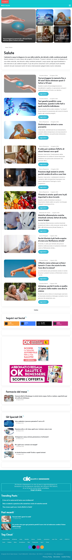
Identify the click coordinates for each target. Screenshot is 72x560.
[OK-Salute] (5, 5)
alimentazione (6, 539)
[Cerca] (67, 6)
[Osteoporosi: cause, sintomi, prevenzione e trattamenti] (9, 439)
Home (6, 47)
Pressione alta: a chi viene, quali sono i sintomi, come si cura (33, 429)
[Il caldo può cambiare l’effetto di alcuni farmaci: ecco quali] (44, 34)
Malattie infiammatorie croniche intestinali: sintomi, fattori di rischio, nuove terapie (52, 217)
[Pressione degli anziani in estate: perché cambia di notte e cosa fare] (20, 177)
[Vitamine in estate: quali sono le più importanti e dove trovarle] (20, 200)
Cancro (33, 539)
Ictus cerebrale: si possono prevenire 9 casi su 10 (29, 421)
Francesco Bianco (43, 75)
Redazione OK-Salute (44, 212)
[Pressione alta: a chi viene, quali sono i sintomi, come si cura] (9, 431)
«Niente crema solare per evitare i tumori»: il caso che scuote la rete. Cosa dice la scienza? (52, 265)
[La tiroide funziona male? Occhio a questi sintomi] (9, 454)
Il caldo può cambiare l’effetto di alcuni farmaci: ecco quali (44, 38)
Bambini (27, 539)
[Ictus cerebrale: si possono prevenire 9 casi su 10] (9, 423)
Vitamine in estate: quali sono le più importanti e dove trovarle (52, 195)
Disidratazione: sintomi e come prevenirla (62, 22)
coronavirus (46, 539)
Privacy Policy (47, 557)
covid (61, 539)
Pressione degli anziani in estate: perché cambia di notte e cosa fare (62, 37)
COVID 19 (67, 539)
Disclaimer (56, 557)
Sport (42, 542)
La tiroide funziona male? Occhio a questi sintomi (30, 452)
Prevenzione (35, 542)
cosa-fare (54, 539)
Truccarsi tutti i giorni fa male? (21, 517)
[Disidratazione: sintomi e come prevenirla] (62, 17)
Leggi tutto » (43, 94)
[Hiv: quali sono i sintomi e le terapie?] (9, 447)
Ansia (20, 539)
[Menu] (70, 6)
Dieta (15, 542)
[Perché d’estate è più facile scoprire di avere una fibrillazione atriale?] (20, 244)
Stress (47, 542)
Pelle (29, 542)
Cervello (39, 539)
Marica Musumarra (44, 122)
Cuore (3, 542)
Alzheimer (14, 539)
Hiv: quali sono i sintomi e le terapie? (26, 444)
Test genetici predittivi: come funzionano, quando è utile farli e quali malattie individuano (44, 20)
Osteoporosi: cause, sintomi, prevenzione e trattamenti (32, 437)
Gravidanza (22, 542)
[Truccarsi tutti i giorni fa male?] (6, 519)
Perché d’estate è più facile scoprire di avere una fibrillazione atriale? (52, 239)
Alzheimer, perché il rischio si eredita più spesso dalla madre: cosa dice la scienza (52, 288)
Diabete (9, 542)
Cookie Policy (65, 557)
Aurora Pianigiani (43, 235)
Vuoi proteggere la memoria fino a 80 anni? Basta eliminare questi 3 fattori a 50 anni (17, 39)
